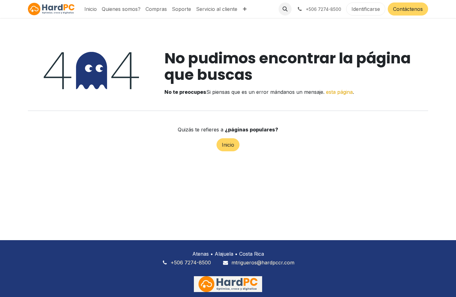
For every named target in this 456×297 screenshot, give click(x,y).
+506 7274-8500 (191, 262)
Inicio (228, 145)
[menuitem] (90, 9)
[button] (285, 9)
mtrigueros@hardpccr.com (262, 262)
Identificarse (365, 9)
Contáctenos (408, 9)
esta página (339, 92)
